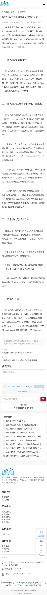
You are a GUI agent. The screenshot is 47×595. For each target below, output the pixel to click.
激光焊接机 (6, 514)
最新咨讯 (5, 551)
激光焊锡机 (6, 517)
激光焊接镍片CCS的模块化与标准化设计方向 (23, 448)
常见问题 (5, 549)
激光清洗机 (6, 519)
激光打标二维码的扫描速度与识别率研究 (17, 353)
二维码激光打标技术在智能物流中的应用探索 (19, 360)
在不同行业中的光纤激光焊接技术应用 (21, 425)
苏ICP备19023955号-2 (23, 593)
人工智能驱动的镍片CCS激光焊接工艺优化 (22, 452)
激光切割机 (6, 522)
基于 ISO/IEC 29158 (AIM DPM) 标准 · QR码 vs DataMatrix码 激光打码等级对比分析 (24, 436)
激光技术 (21, 12)
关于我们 (5, 497)
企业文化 (5, 500)
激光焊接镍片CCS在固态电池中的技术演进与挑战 (24, 456)
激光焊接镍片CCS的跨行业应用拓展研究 (22, 440)
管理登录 (33, 590)
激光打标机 (6, 512)
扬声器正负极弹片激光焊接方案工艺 (20, 432)
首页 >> (14, 12)
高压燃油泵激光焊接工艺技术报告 (19, 429)
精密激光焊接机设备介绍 (15, 421)
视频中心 (5, 534)
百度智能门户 (21, 590)
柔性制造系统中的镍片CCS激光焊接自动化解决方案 (24, 444)
